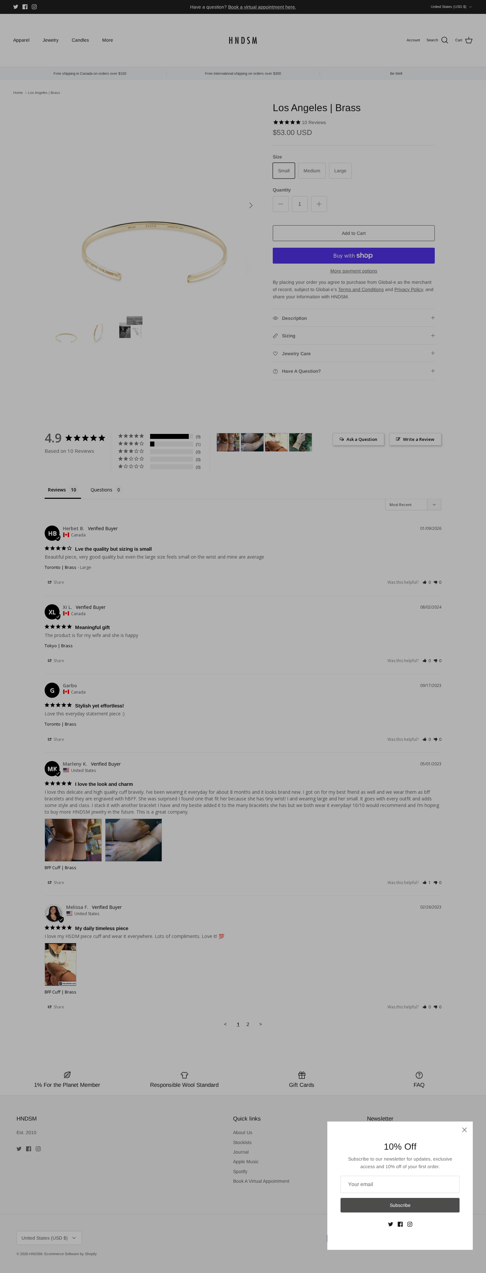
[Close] (464, 1130)
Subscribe (400, 1205)
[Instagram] (409, 1224)
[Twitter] (390, 1224)
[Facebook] (400, 1224)
